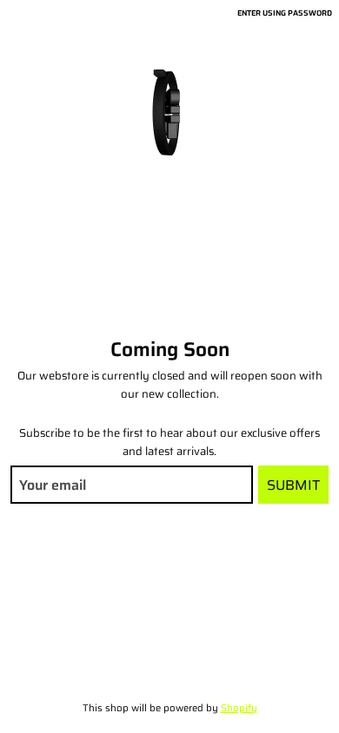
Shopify (239, 708)
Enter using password (284, 13)
